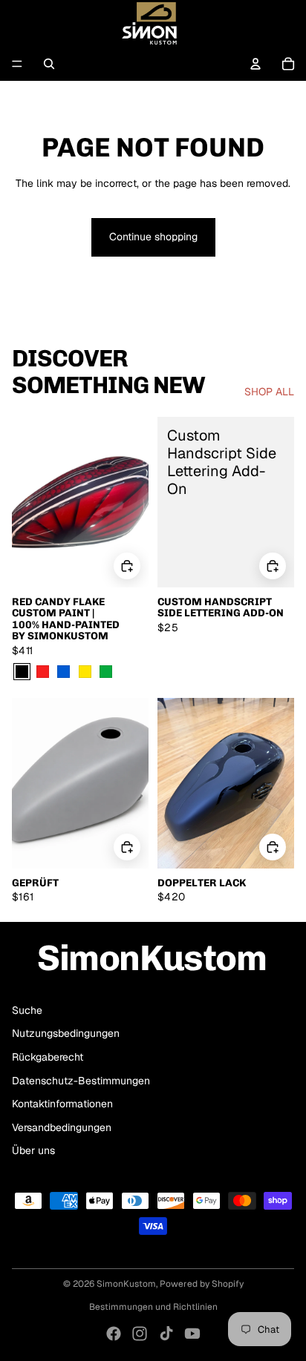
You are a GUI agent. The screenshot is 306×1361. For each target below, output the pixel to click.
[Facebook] (114, 1333)
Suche (27, 1010)
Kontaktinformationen (62, 1103)
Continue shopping (153, 236)
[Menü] (17, 64)
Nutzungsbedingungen (66, 1033)
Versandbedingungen (61, 1127)
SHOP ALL (269, 391)
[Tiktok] (166, 1333)
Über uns (33, 1150)
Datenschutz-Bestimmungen (81, 1080)
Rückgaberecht (47, 1057)
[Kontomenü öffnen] (255, 63)
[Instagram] (140, 1333)
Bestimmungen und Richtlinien (153, 1307)
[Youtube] (192, 1333)
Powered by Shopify (202, 1284)
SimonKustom (126, 1284)
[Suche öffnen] (49, 63)
